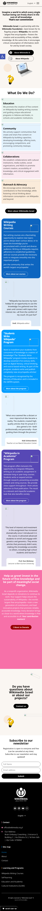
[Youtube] (23, 808)
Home (4, 852)
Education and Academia (12, 881)
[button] (2, 56)
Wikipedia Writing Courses (12, 873)
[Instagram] (27, 808)
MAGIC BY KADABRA (21, 900)
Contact (5, 860)
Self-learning (7, 877)
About (4, 856)
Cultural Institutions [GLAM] (13, 886)
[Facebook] (15, 808)
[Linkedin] (19, 808)
